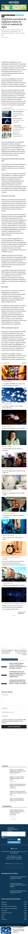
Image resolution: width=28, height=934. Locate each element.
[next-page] (5, 687)
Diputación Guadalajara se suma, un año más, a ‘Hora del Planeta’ (7, 652)
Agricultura (4, 666)
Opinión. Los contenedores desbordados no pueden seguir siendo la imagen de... (17, 771)
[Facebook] (2, 40)
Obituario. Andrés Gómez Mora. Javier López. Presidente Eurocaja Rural (18, 793)
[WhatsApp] (12, 40)
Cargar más (13, 819)
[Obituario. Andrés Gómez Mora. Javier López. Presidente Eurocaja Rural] (5, 793)
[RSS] (14, 867)
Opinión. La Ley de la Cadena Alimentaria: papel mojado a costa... (17, 778)
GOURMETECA (6, 806)
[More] (19, 40)
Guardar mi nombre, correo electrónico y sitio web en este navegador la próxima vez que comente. (13, 721)
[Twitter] (6, 40)
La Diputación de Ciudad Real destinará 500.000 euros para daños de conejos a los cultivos (17, 681)
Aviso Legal (9, 925)
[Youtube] (21, 867)
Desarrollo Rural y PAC (19, 15)
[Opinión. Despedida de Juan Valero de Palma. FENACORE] (5, 800)
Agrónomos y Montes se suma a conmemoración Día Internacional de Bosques (21, 652)
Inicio (2, 13)
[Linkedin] (16, 40)
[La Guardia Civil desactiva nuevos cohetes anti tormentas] (5, 892)
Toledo (3, 16)
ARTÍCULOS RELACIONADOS (9, 659)
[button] (2, 2)
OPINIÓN (5, 766)
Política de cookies (16, 925)
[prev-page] (2, 687)
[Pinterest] (9, 40)
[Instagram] (10, 867)
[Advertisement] (14, 625)
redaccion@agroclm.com (17, 863)
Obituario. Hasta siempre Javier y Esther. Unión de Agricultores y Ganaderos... (18, 786)
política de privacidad (14, 837)
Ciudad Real (12, 15)
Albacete (13, 13)
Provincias (7, 13)
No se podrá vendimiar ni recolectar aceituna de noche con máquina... (18, 885)
